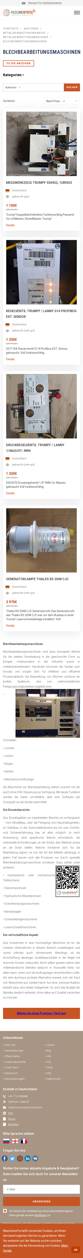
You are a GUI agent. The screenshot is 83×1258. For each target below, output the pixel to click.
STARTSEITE (11, 28)
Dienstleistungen (14, 1050)
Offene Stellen (12, 1056)
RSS (10, 1113)
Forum (11, 1118)
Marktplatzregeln (15, 1078)
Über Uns (10, 1044)
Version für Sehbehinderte (45, 3)
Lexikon (50, 1044)
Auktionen (31, 28)
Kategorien (12, 75)
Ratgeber (13, 1124)
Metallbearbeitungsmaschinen (25, 37)
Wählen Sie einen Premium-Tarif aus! (41, 1013)
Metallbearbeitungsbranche (24, 32)
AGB (48, 1073)
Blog (48, 1050)
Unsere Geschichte (15, 1061)
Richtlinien (41, 1215)
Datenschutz (53, 1078)
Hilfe (48, 1056)
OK (75, 1249)
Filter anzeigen (18, 63)
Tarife (49, 1067)
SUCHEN (72, 87)
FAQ (48, 1061)
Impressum (11, 1073)
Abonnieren (42, 1201)
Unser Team (11, 1067)
